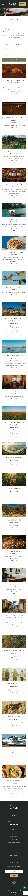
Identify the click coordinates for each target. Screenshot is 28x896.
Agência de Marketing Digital (12, 894)
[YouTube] (11, 825)
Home (11, 22)
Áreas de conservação (14, 842)
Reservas (22, 3)
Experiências (16, 22)
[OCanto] (12, 4)
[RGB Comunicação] (20, 894)
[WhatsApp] (25, 887)
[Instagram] (14, 825)
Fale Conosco (14, 852)
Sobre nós (14, 833)
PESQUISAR (14, 59)
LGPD (14, 858)
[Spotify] (17, 825)
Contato (14, 849)
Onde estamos (14, 836)
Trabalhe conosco (14, 855)
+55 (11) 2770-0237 (15, 821)
